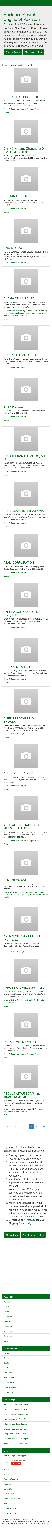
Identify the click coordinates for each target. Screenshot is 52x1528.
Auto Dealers (9, 1377)
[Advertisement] (26, 1264)
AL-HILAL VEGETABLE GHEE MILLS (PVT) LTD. (23, 826)
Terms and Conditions (12, 1498)
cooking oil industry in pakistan (15, 315)
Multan (6, 737)
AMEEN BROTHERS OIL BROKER (20, 719)
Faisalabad (8, 1321)
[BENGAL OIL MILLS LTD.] (26, 338)
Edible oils (7, 1109)
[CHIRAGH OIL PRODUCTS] (26, 80)
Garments (7, 1358)
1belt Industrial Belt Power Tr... (15, 1419)
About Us (7, 1484)
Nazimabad (8, 1331)
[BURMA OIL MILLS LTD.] (26, 281)
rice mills (25, 892)
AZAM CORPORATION (19, 562)
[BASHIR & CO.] (26, 389)
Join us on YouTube (11, 1513)
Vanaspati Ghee (33, 109)
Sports (6, 1363)
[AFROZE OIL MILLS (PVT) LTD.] (26, 970)
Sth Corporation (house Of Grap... (17, 1404)
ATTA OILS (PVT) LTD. (18, 666)
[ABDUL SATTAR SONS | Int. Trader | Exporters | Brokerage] (26, 1076)
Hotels (6, 1368)
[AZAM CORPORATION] (26, 545)
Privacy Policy (9, 1494)
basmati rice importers (37, 892)
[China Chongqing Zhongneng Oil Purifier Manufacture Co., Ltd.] (26, 131)
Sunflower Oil (26, 1111)
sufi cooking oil (22, 310)
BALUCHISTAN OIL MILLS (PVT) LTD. (25, 457)
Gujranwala (8, 1336)
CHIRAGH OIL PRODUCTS (21, 97)
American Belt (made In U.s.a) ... (16, 1443)
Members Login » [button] (33, 52)
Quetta (6, 212)
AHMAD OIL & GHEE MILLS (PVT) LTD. (22, 937)
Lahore (6, 631)
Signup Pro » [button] (12, 1235)
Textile (6, 1353)
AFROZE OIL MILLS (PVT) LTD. (24, 987)
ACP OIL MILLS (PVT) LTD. (21, 1042)
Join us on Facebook (12, 1508)
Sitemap (7, 1503)
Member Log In (9, 1474)
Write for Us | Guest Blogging (15, 1456)
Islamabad (7, 1057)
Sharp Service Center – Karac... (16, 1434)
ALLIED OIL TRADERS (19, 773)
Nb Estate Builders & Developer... (16, 1438)
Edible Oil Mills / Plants (20, 1000)
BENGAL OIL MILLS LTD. (20, 355)
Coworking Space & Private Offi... (16, 1414)
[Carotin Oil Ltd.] (26, 231)
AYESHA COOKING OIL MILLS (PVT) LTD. (24, 613)
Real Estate (8, 1372)
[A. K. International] (26, 863)
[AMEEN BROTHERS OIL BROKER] (26, 701)
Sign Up (7, 1469)
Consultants (8, 1392)
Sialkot (6, 1311)
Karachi (6, 112)
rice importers (22, 894)
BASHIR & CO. (13, 406)
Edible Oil (7, 109)
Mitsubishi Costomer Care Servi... (16, 1429)
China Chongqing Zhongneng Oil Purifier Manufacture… (24, 149)
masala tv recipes (10, 894)
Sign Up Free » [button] (13, 52)
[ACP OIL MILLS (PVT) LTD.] (26, 1025)
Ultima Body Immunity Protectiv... (16, 1409)
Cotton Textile (9, 1382)
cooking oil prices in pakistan (34, 313)
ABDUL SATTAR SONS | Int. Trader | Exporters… (22, 1094)
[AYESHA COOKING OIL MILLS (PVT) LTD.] (26, 595)
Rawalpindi (8, 1326)
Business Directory (11, 1479)
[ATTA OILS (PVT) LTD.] (26, 650)
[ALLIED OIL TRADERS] (26, 756)
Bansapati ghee (14, 1111)
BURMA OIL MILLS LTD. (19, 298)
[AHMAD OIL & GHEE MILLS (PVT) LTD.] (26, 919)
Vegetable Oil (32, 1109)
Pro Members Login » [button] (33, 1235)
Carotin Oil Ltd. (13, 248)
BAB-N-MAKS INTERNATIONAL (24, 510)
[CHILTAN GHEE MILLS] (26, 179)
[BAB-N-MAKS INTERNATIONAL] (26, 494)
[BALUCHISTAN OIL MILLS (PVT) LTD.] (26, 439)
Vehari (6, 844)
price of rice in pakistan (13, 892)
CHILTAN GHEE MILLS (18, 196)
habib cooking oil (34, 310)
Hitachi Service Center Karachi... (16, 1424)
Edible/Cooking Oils (18, 109)
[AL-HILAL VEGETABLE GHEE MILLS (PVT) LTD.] (26, 808)
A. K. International (15, 880)
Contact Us (8, 1489)
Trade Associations (11, 1387)
